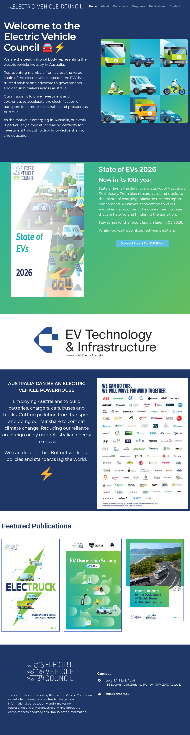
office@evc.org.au (117, 693)
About (105, 6)
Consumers (120, 6)
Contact (175, 6)
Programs (138, 6)
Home (93, 6)
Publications (157, 6)
